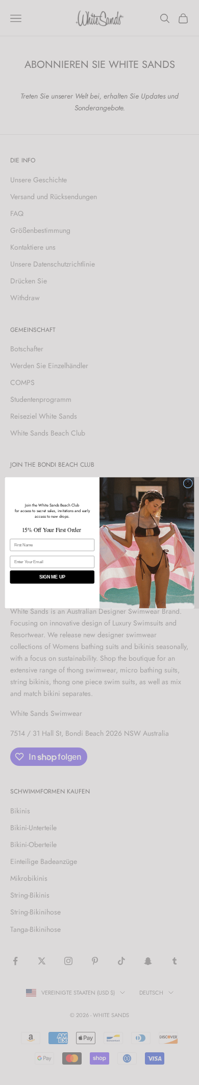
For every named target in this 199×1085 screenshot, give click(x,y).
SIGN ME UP (52, 577)
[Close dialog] (188, 483)
